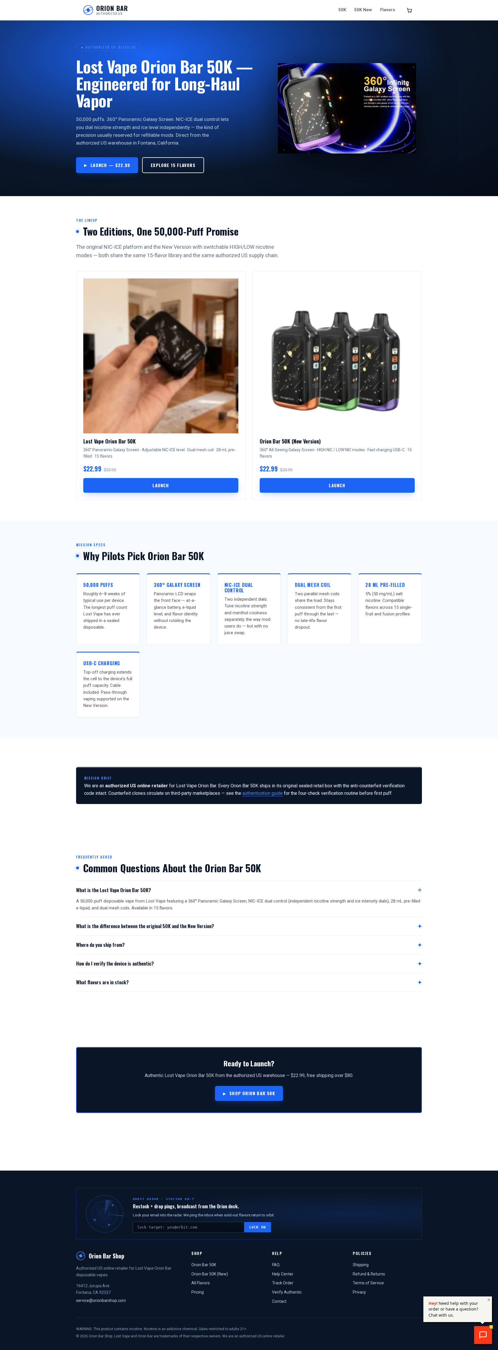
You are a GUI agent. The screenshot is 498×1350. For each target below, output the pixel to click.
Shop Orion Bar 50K (252, 1093)
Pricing (197, 1292)
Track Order (282, 1283)
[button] (483, 1335)
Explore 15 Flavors (173, 165)
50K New (363, 9)
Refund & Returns (369, 1274)
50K (342, 9)
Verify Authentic (287, 1292)
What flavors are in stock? (102, 982)
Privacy (359, 1292)
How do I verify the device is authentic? (115, 963)
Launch (160, 485)
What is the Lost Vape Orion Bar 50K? (113, 890)
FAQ (276, 1264)
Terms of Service (368, 1283)
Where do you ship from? (100, 944)
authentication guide (262, 793)
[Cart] (409, 10)
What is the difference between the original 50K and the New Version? (145, 926)
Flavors (387, 9)
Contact (279, 1301)
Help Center (282, 1274)
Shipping (361, 1264)
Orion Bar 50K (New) (209, 1274)
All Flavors (200, 1283)
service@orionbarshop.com (101, 1300)
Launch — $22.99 (110, 165)
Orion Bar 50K (203, 1264)
